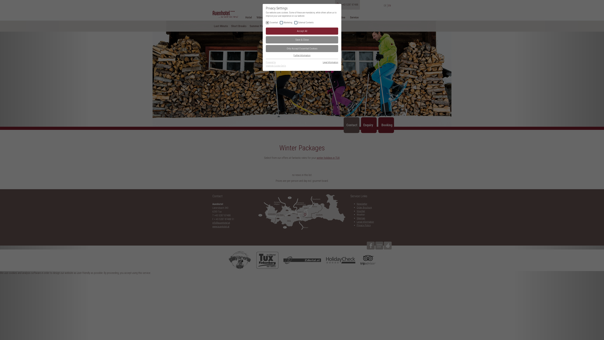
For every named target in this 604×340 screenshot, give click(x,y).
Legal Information (330, 62)
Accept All (302, 31)
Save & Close (302, 39)
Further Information (302, 55)
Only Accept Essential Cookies (302, 48)
